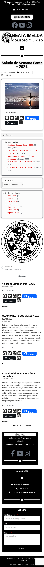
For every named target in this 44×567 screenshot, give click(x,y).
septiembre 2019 (14, 213)
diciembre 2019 (13, 207)
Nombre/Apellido (10, 515)
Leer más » (5, 306)
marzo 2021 (12, 196)
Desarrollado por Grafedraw (22, 564)
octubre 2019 (12, 210)
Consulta (7, 533)
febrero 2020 (12, 204)
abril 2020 (11, 199)
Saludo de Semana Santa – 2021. (20, 145)
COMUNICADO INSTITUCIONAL (20, 162)
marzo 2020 (12, 201)
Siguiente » (26, 425)
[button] (22, 48)
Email (6, 524)
